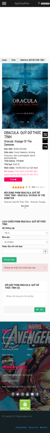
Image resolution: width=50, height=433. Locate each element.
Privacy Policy (21, 427)
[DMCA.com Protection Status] (25, 405)
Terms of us (33, 427)
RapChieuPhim (22, 3)
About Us (43, 427)
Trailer (12, 179)
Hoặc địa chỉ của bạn (12, 246)
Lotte (29, 343)
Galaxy (29, 349)
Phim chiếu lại (7, 355)
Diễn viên (8, 152)
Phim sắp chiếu (8, 343)
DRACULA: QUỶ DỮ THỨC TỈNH (22, 135)
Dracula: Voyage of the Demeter (18, 143)
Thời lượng (9, 161)
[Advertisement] (25, 32)
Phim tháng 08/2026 (10, 349)
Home (4, 60)
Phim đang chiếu (8, 337)
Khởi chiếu (9, 168)
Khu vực (6, 237)
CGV (29, 337)
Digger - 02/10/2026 (10, 381)
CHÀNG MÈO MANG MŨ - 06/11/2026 (17, 375)
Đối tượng (9, 171)
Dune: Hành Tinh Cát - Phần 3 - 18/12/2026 (19, 386)
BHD (29, 355)
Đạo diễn (8, 149)
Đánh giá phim (7, 361)
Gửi (41, 310)
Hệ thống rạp (8, 228)
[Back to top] (43, 425)
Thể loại (8, 164)
